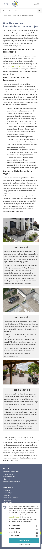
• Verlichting (7, 500)
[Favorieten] (4, 4)
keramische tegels (17, 66)
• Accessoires (7, 502)
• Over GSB (6, 479)
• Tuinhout (6, 495)
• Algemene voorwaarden (11, 471)
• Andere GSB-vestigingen (11, 481)
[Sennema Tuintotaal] (15, 4)
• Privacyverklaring (9, 476)
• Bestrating (6, 490)
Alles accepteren (24, 540)
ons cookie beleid (14, 517)
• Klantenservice (8, 474)
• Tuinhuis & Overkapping (11, 498)
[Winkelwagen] (7, 4)
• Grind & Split (7, 493)
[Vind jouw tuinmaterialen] (39, 11)
